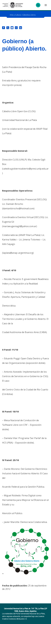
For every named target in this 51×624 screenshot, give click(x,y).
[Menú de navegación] (45, 5)
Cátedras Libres (29, 15)
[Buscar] (38, 5)
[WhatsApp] (16, 27)
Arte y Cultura (15, 15)
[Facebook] (3, 27)
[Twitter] (7, 27)
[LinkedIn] (20, 27)
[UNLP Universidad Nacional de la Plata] (12, 5)
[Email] (12, 27)
